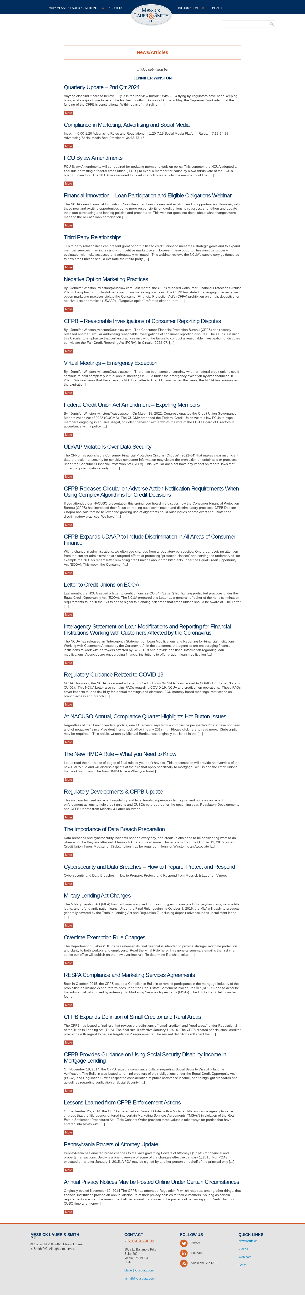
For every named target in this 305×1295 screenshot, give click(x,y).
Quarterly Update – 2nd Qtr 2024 (102, 87)
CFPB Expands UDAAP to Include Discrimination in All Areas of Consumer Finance (149, 539)
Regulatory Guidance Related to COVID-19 (113, 674)
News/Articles (248, 1241)
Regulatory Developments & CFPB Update (113, 791)
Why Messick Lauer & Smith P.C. (73, 8)
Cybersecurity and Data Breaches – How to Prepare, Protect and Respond (149, 866)
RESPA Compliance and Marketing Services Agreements (129, 975)
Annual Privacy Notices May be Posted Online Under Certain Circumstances (151, 1182)
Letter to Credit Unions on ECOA (101, 584)
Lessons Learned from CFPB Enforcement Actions (122, 1102)
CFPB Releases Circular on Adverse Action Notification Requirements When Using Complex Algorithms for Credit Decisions (151, 491)
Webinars (245, 1257)
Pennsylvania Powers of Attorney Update (111, 1144)
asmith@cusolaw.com (139, 1278)
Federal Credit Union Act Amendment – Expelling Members (132, 405)
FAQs (242, 1265)
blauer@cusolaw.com (139, 1270)
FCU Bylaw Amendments (93, 158)
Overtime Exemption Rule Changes (105, 937)
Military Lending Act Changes (97, 895)
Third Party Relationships (92, 237)
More (68, 113)
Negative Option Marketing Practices (106, 279)
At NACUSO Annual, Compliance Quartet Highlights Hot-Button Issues (145, 716)
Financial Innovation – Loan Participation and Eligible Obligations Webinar (148, 195)
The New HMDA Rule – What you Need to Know (120, 754)
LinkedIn (196, 1253)
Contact (215, 8)
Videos (243, 1249)
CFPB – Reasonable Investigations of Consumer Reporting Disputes (142, 321)
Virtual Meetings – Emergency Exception (110, 363)
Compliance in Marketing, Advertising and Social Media (127, 125)
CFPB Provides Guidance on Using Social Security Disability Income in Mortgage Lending (145, 1057)
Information (188, 8)
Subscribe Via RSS (204, 1263)
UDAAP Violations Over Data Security (107, 446)
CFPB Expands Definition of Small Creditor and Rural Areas (132, 1017)
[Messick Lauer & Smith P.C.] (151, 23)
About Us (116, 8)
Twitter (195, 1243)
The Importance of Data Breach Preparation (114, 829)
